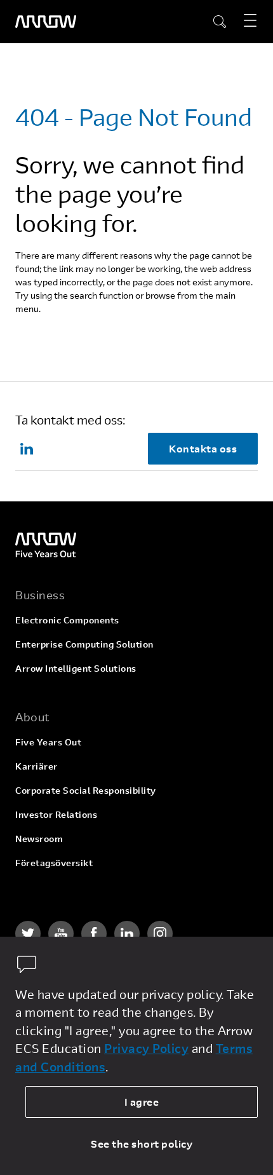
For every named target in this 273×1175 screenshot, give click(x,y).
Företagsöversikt (54, 863)
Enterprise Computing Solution (84, 644)
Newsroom (39, 838)
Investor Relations (56, 814)
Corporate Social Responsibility (85, 790)
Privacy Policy (146, 1048)
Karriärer (36, 766)
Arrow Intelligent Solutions (75, 668)
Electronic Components (67, 620)
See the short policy (141, 1143)
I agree (141, 1101)
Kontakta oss (203, 448)
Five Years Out (48, 742)
